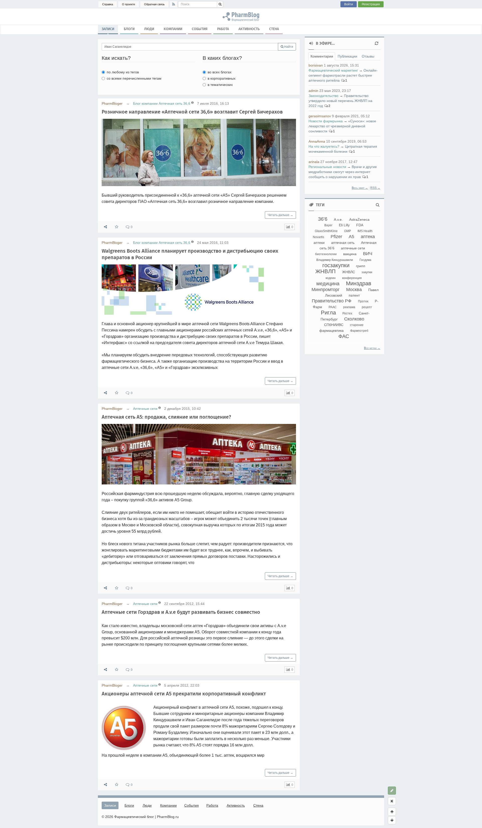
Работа (223, 29)
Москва (354, 289)
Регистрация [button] (371, 4)
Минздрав (358, 283)
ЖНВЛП (325, 271)
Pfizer (336, 236)
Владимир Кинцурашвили (334, 260)
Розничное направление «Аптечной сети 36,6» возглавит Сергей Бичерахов (192, 112)
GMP (347, 231)
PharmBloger (112, 103)
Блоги (129, 29)
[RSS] (173, 4)
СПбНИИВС (333, 325)
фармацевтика (331, 330)
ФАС (343, 336)
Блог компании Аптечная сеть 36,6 (161, 103)
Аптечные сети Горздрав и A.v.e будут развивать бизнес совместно (181, 612)
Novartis (318, 237)
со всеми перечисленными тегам (134, 78)
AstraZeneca (359, 219)
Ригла (328, 312)
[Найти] (220, 4)
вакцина (349, 254)
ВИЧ (367, 253)
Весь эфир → (360, 188)
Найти (288, 46)
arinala (314, 162)
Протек (363, 301)
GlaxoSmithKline (326, 231)
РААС (333, 307)
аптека (368, 236)
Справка (107, 4)
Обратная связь (154, 4)
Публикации (347, 56)
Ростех (347, 313)
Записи (108, 29)
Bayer (328, 225)
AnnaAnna (317, 141)
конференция (352, 278)
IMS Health (365, 231)
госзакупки (335, 265)
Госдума (365, 260)
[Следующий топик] (392, 820)
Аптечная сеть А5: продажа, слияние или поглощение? (166, 417)
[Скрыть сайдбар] (392, 801)
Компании (173, 29)
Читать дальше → (280, 215)
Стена (274, 29)
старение (357, 325)
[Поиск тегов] (377, 205)
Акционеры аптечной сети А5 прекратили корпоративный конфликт (184, 694)
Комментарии (322, 56)
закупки (367, 272)
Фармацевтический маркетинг (333, 70)
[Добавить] (392, 791)
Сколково (354, 318)
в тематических (220, 85)
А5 (351, 236)
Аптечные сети (145, 409)
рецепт (367, 307)
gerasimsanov (320, 116)
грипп (360, 266)
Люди (149, 29)
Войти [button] (348, 4)
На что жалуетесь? (324, 146)
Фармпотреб (359, 331)
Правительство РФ (331, 300)
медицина (327, 283)
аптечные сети (353, 248)
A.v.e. (338, 219)
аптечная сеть (342, 243)
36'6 (322, 219)
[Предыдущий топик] (392, 812)
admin (313, 91)
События (200, 29)
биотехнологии (326, 254)
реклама (349, 307)
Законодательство (323, 96)
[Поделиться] (105, 227)
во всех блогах (219, 72)
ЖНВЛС (348, 272)
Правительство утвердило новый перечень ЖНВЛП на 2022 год (340, 101)
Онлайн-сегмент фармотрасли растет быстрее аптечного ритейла (343, 75)
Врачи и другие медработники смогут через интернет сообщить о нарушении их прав (343, 172)
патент (354, 295)
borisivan (316, 65)
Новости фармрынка (326, 121)
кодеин (331, 278)
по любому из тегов (123, 72)
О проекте (128, 4)
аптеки (319, 243)
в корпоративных (221, 78)
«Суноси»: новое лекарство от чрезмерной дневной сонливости (342, 126)
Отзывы (368, 56)
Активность (249, 29)
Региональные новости (327, 167)
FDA (359, 225)
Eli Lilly (344, 225)
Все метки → (372, 348)
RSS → (375, 188)
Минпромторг (326, 289)
